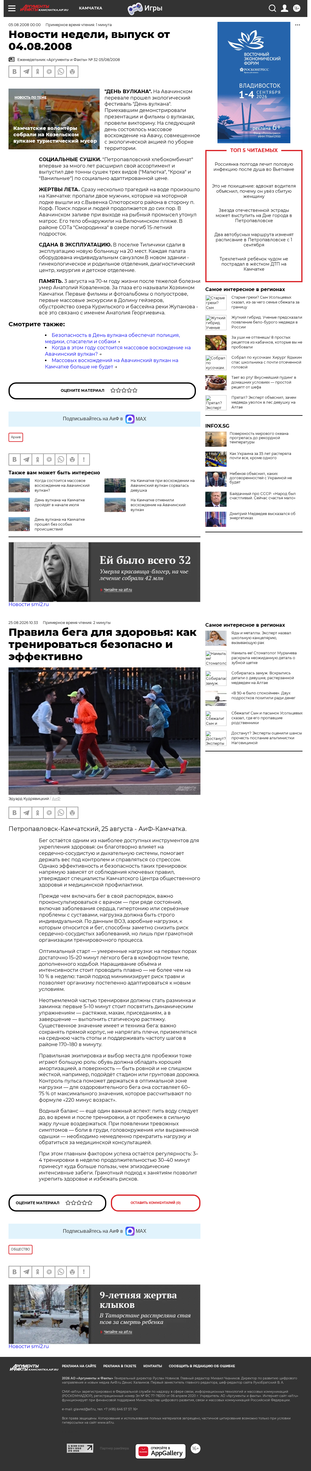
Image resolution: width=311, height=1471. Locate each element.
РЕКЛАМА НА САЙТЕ (79, 1366)
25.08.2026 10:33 (23, 622)
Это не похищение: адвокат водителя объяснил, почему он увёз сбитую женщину (254, 191)
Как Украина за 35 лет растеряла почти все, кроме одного (260, 456)
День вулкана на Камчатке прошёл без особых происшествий (60, 524)
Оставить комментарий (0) (156, 1203)
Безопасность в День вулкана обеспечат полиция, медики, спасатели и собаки (112, 338)
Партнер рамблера (114, 1448)
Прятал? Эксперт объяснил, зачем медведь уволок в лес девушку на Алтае (263, 402)
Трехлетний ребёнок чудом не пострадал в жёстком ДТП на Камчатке (254, 264)
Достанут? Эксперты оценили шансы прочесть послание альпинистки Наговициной (266, 738)
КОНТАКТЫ (152, 1366)
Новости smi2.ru (29, 604)
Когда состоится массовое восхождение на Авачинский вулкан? (62, 485)
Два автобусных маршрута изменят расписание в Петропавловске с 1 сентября (254, 240)
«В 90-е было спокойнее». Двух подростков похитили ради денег (263, 695)
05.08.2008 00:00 (25, 24)
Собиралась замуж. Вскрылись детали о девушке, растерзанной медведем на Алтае (262, 678)
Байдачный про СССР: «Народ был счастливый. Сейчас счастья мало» (263, 496)
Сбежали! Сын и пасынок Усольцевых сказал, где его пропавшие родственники (266, 718)
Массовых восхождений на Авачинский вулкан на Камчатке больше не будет (111, 364)
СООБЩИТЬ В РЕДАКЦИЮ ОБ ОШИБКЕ (202, 1366)
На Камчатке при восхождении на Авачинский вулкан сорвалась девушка (163, 485)
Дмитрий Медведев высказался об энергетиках (263, 516)
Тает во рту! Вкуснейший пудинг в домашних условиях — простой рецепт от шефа (263, 382)
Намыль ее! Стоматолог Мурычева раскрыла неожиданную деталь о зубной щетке (264, 658)
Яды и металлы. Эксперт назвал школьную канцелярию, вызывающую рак (261, 638)
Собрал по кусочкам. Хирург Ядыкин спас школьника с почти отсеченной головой (266, 362)
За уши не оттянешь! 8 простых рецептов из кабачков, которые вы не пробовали (266, 342)
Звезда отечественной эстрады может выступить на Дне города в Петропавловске (254, 215)
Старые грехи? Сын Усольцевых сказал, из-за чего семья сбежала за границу (265, 302)
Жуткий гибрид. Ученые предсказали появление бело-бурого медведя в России (266, 322)
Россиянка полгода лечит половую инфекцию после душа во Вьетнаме (254, 167)
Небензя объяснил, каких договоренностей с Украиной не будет (261, 478)
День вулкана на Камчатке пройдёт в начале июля (60, 502)
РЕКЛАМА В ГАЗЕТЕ (119, 1366)
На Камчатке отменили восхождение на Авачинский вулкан (158, 505)
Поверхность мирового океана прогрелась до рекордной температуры (259, 438)
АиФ (56, 798)
